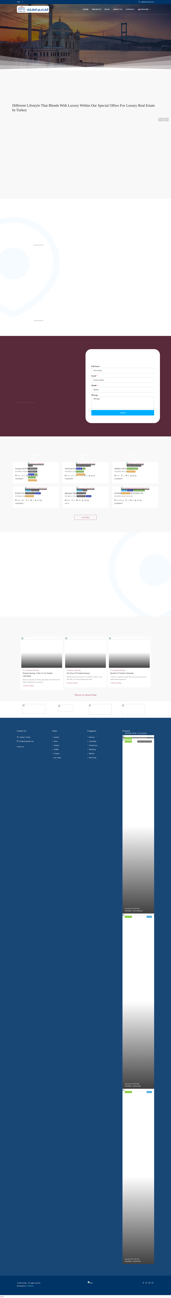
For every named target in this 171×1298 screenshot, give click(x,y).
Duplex (31, 474)
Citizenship (35, 490)
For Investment (132, 468)
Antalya (56, 745)
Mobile (94, 385)
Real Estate (36, 670)
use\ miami (57, 758)
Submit (122, 413)
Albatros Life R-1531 (122, 469)
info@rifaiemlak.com (26, 741)
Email (93, 376)
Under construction (83, 465)
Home (86, 9)
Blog (107, 9)
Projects (96, 9)
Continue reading (28, 686)
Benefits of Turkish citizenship (122, 673)
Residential (32, 480)
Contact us (20, 747)
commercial (33, 471)
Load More (86, 517)
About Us (117, 9)
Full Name (95, 366)
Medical (91, 753)
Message (94, 395)
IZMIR (56, 749)
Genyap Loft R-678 (22, 469)
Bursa (56, 741)
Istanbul (56, 737)
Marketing (92, 749)
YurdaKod (30, 1286)
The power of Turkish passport (78, 673)
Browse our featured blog (85, 695)
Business (71, 670)
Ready (28, 490)
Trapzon (56, 753)
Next (166, 119)
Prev (160, 119)
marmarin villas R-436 (73, 493)
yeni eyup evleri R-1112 (74, 469)
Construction (28, 670)
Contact (130, 9)
